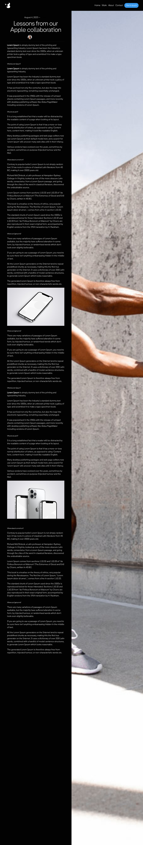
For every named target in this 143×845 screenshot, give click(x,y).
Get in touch (131, 5)
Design (44, 17)
